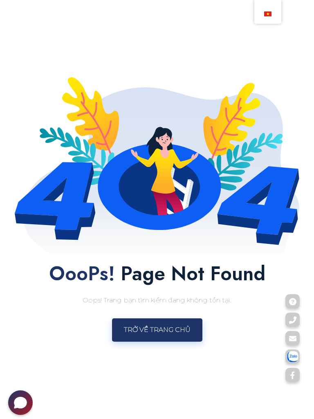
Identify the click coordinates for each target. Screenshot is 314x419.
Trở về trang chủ (157, 329)
